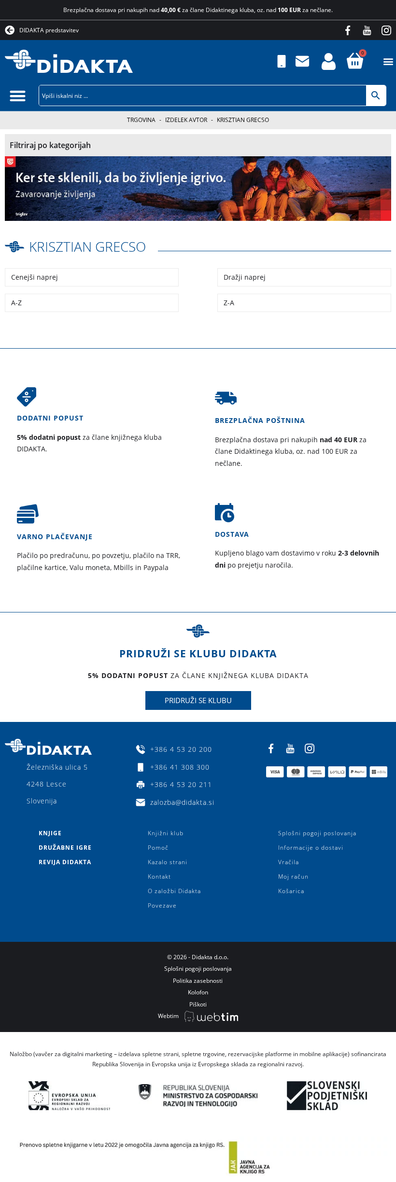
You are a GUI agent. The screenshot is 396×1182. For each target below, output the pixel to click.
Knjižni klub (166, 833)
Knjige (50, 833)
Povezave (162, 905)
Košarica (291, 891)
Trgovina (141, 120)
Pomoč (158, 847)
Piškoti (198, 1004)
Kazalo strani (167, 862)
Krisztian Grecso (87, 246)
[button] (388, 61)
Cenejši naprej (34, 277)
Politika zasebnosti (198, 981)
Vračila (288, 862)
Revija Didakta (65, 862)
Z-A (229, 302)
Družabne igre (65, 847)
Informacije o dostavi (310, 847)
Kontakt (159, 876)
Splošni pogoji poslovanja (317, 833)
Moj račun (293, 876)
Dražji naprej (245, 277)
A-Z (16, 302)
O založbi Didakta (174, 891)
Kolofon (198, 992)
